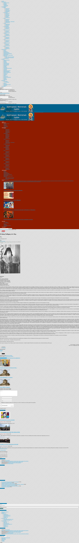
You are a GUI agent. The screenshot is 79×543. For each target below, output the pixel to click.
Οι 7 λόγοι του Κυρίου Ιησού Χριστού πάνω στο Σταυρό (10, 481)
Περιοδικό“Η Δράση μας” (6, 5)
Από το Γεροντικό (6, 64)
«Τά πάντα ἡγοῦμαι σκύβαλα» (9, 356)
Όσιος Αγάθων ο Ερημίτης (5, 387)
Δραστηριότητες (4, 49)
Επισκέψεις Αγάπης (6, 52)
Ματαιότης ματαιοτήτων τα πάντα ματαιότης (14, 462)
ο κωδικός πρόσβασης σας (12, 91)
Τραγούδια (5, 83)
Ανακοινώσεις (7, 8)
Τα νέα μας (7, 9)
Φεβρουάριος (4, 347)
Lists (0, 506)
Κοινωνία (13, 181)
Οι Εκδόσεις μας (6, 58)
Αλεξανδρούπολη (6, 26)
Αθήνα (5, 7)
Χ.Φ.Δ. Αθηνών (7, 10)
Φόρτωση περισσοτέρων (3, 448)
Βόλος (5, 29)
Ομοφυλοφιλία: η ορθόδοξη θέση (7, 482)
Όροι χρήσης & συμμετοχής (6, 537)
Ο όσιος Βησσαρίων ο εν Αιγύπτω (6, 377)
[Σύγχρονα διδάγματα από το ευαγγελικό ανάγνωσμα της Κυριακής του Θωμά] (9, 217)
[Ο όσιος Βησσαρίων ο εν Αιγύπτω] (5, 375)
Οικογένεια (5, 78)
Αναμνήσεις (7, 82)
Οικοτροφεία (5, 126)
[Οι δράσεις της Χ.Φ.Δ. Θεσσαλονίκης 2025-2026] (5, 442)
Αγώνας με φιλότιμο (9, 355)
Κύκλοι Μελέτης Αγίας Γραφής (8, 55)
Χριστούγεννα (6, 73)
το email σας (10, 96)
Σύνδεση (3, 540)
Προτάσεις (7, 16)
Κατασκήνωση (7, 11)
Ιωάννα (3, 461)
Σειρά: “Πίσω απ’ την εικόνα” (9, 56)
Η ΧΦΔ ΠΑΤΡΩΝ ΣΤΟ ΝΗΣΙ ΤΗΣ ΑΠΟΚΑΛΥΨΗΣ (10, 432)
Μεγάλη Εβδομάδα (6, 71)
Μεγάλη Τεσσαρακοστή (7, 72)
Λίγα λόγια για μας (6, 2)
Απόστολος (54, 180)
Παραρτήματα (4, 6)
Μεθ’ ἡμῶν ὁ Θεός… (10, 463)
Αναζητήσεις (5, 74)
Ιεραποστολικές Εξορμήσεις (8, 53)
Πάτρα (5, 18)
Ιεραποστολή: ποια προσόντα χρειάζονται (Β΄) (16, 531)
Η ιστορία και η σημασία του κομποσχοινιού (8, 485)
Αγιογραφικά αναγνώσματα (8, 68)
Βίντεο (5, 223)
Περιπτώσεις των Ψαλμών (6, 486)
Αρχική (3, 1)
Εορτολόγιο (5, 67)
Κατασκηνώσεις (6, 54)
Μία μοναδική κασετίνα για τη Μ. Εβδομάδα (12, 200)
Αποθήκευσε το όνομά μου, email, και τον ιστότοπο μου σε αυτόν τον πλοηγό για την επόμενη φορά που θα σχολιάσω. (18, 402)
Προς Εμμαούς (7, 460)
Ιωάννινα (5, 153)
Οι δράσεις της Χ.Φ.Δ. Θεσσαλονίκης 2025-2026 (9, 444)
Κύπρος (5, 36)
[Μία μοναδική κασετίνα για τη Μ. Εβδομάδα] (9, 198)
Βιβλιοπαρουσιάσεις (8, 180)
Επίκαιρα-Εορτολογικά (7, 70)
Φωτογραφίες (6, 81)
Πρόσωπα (5, 79)
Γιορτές (5, 50)
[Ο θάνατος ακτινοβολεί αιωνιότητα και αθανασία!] (9, 188)
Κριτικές (33, 181)
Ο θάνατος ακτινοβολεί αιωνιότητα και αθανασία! (13, 190)
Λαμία (5, 39)
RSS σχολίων (4, 539)
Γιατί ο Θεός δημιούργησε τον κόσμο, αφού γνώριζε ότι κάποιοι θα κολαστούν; (16, 461)
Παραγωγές (5, 176)
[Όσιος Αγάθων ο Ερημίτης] (5, 385)
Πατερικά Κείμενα (6, 63)
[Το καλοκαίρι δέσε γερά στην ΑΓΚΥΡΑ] (5, 418)
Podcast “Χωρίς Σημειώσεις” (9, 57)
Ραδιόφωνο (5, 85)
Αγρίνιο (5, 23)
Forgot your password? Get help (4, 93)
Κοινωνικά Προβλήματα (7, 77)
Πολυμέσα (3, 80)
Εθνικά (5, 75)
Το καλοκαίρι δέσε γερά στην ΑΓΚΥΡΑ (7, 420)
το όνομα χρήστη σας (11, 90)
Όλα (4, 180)
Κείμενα (3, 59)
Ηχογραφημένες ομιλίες (7, 84)
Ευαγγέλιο (5, 69)
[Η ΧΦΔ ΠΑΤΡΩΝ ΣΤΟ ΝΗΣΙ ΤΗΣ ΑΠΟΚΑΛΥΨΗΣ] (5, 430)
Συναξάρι (5, 66)
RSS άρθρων (4, 538)
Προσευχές (5, 65)
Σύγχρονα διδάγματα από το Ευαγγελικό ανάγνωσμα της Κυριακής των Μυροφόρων (19, 209)
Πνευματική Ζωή (32, 180)
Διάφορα (5, 60)
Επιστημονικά (6, 76)
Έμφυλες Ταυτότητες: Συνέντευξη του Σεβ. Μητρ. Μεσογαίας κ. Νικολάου (13, 484)
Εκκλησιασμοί (6, 51)
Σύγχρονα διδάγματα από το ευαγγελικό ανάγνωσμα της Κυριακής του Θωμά (18, 219)
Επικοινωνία (7, 20)
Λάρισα (5, 42)
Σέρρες (5, 46)
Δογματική (5, 62)
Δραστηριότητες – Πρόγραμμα (9, 21)
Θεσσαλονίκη (6, 12)
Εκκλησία (5, 61)
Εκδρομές (5, 171)
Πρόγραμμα (7, 15)
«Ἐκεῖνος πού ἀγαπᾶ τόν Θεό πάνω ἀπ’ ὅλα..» (8, 367)
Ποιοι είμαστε (4, 122)
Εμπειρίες (5, 3)
